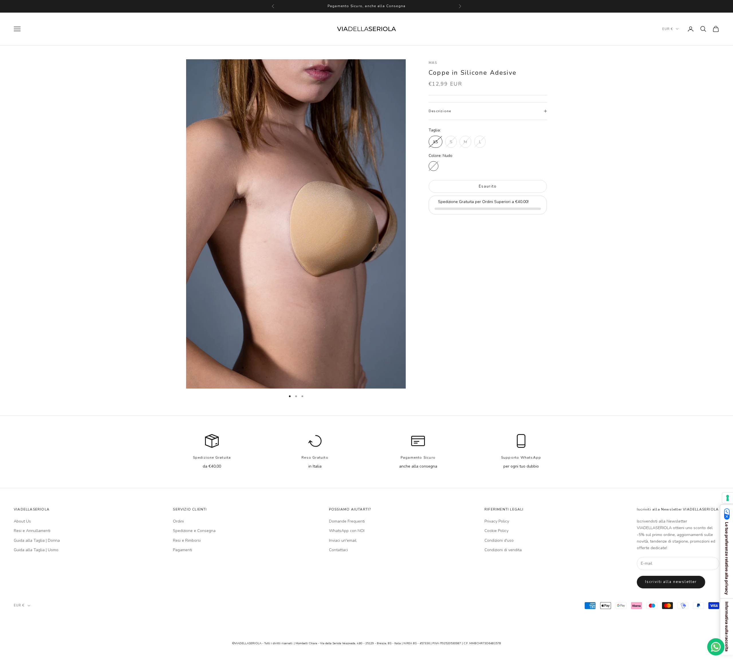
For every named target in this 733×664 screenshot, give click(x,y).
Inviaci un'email (342, 540)
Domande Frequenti (347, 521)
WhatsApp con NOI (346, 530)
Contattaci (338, 550)
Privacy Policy (496, 521)
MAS (433, 62)
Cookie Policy (496, 530)
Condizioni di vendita (503, 550)
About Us (22, 521)
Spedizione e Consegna (194, 530)
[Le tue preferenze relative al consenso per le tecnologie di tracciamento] (727, 497)
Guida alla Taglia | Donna (37, 540)
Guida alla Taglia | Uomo (36, 550)
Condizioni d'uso (499, 540)
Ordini (178, 521)
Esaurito (488, 186)
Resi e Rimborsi (187, 540)
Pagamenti (182, 550)
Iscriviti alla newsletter (671, 581)
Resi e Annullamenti (32, 530)
